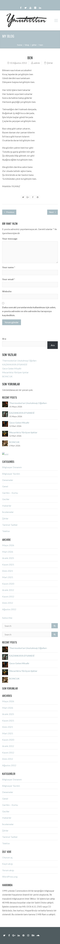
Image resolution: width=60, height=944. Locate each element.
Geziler (5, 499)
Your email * (8, 279)
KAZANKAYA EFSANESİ (14, 364)
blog (27, 45)
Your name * (8, 267)
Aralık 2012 (8, 590)
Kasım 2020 (8, 583)
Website (7, 291)
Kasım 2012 (8, 596)
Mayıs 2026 (8, 545)
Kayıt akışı (7, 863)
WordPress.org (9, 876)
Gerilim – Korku (10, 492)
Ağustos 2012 (9, 609)
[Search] (54, 625)
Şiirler (34, 45)
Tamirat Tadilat (9, 524)
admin (37, 62)
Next (51, 212)
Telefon (6, 531)
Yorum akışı (8, 870)
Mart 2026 (7, 551)
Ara (4, 338)
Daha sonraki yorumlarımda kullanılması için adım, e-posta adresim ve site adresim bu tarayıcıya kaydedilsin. (29, 311)
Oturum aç (7, 857)
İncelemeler (8, 512)
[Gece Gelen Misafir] (5, 423)
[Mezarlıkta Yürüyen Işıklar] (5, 433)
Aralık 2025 (8, 558)
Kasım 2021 (8, 564)
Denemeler (7, 480)
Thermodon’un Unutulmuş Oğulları (19, 360)
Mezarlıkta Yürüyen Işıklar (15, 372)
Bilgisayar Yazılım (11, 473)
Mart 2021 (7, 577)
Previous (10, 212)
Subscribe (7, 617)
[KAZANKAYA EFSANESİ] (5, 413)
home (19, 45)
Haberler (6, 505)
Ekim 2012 (7, 602)
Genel (5, 486)
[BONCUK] (5, 443)
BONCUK (7, 376)
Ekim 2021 (7, 570)
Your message (9, 238)
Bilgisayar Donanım (12, 467)
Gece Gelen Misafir (12, 368)
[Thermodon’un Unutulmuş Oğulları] (5, 404)
